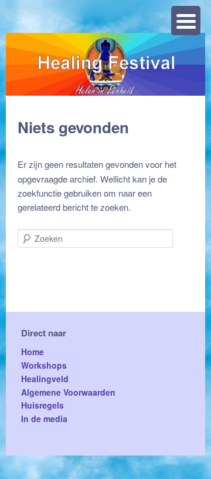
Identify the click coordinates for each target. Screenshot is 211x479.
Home (32, 351)
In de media (44, 418)
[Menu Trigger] (185, 20)
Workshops (44, 365)
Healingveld (45, 378)
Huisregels (42, 405)
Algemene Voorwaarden (68, 392)
